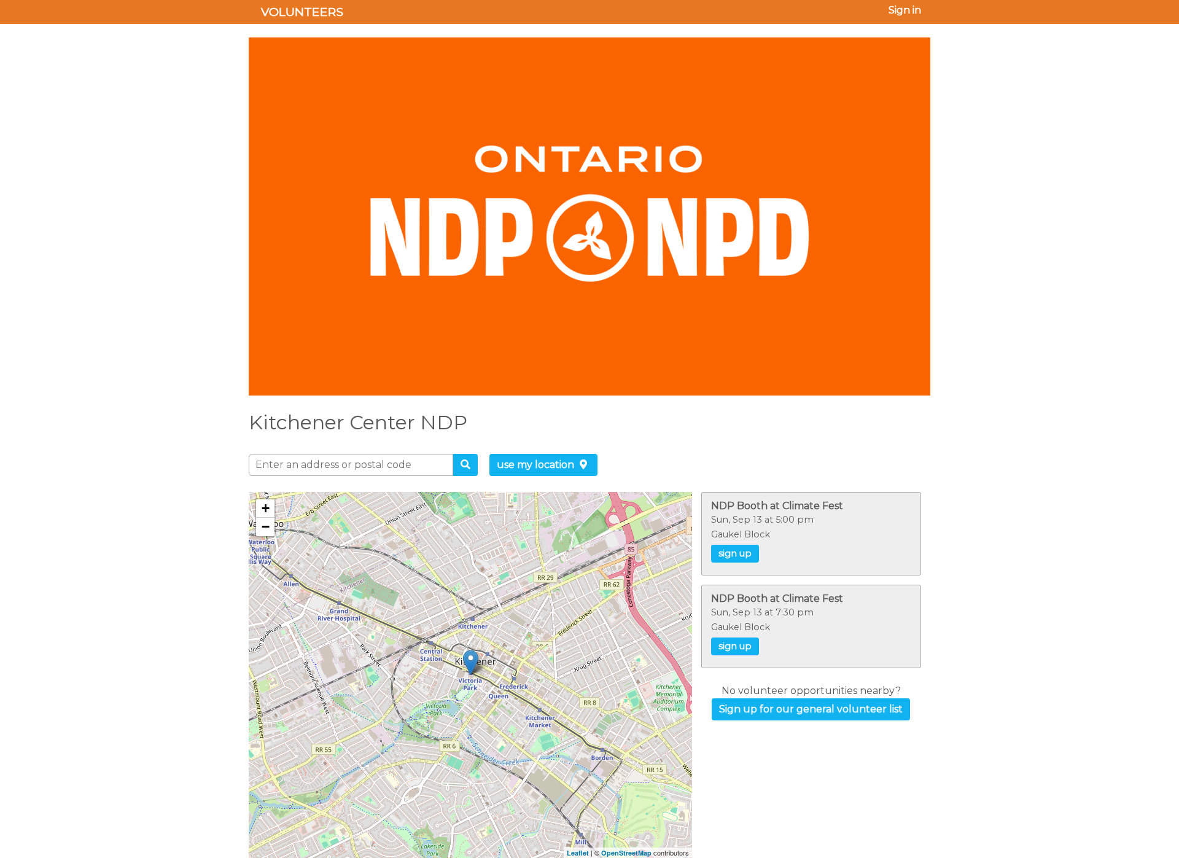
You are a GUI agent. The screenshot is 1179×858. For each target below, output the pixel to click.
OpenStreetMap (626, 852)
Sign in (905, 10)
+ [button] (266, 508)
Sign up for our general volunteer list (811, 709)
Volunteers (302, 11)
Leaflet (578, 852)
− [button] (266, 526)
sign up (735, 553)
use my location (537, 464)
